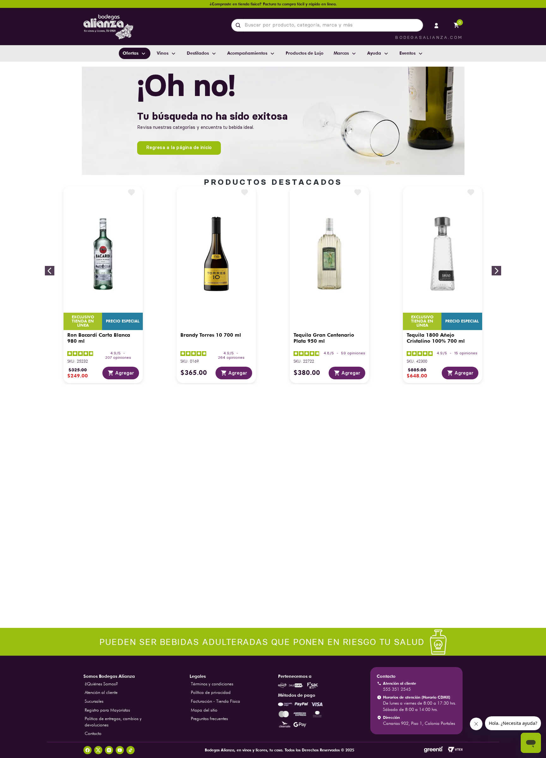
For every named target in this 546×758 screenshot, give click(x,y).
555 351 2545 (397, 689)
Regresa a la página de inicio (179, 147)
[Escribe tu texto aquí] (273, 642)
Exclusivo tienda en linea (83, 321)
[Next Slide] (496, 270)
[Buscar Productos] (239, 25)
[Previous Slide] (49, 270)
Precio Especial (122, 321)
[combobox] (327, 25)
